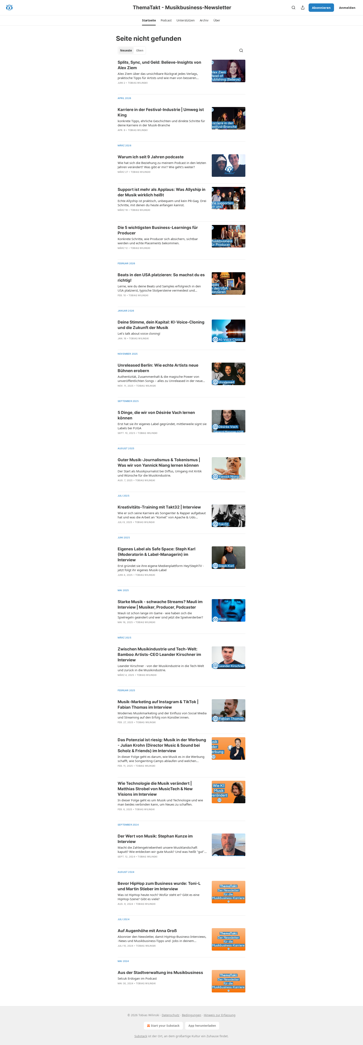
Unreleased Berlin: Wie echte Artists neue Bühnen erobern (158, 368)
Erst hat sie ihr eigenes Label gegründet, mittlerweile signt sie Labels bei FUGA (162, 426)
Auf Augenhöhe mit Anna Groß (147, 930)
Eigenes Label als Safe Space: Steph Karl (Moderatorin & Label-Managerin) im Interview (156, 554)
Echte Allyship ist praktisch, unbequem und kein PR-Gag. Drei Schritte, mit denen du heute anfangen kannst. (162, 203)
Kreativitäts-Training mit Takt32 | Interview (159, 507)
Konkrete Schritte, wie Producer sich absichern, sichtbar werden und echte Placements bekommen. (158, 241)
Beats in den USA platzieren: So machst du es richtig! (161, 277)
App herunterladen (202, 1026)
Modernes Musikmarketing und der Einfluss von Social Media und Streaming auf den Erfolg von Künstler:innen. (162, 715)
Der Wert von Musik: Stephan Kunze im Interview (155, 839)
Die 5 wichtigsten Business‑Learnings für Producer (158, 230)
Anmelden (347, 7)
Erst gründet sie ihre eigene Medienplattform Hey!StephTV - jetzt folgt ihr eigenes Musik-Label (161, 568)
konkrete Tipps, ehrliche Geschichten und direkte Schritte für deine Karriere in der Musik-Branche (161, 123)
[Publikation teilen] (303, 7)
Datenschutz (170, 1015)
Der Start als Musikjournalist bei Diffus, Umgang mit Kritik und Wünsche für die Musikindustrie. (160, 473)
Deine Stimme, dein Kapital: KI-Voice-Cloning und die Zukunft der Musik (161, 325)
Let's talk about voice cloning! (139, 333)
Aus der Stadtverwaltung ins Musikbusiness (160, 972)
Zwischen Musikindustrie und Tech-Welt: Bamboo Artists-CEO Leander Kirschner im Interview (159, 654)
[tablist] (132, 50)
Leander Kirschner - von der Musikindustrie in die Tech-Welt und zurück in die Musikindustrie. (161, 668)
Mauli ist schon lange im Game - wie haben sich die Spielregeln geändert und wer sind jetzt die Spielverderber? (160, 615)
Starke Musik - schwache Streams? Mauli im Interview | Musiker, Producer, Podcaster (160, 604)
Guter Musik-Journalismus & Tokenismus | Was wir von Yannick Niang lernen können (159, 462)
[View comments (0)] (148, 88)
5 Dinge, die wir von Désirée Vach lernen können (156, 415)
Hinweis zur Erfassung (219, 1015)
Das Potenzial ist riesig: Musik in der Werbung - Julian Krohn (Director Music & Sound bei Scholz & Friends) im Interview (162, 745)
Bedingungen (191, 1015)
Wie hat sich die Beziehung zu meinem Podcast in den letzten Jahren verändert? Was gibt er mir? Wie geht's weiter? (162, 165)
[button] (148, 20)
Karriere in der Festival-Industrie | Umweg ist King (161, 112)
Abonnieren (321, 7)
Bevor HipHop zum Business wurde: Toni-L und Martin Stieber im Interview (159, 886)
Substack (140, 1036)
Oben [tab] (139, 50)
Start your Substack (165, 1026)
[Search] (293, 7)
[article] (181, 75)
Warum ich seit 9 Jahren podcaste (151, 157)
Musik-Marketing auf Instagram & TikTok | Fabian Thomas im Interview (158, 704)
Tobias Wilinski (138, 82)
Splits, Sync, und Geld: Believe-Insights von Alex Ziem (159, 65)
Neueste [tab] (126, 50)
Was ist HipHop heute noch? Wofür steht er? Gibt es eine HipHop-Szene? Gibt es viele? (158, 897)
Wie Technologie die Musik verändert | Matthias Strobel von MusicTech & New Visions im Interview (155, 789)
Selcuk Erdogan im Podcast (137, 978)
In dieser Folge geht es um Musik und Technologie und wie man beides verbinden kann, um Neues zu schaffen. (160, 802)
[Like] (120, 88)
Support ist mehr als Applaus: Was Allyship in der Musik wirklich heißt (161, 192)
